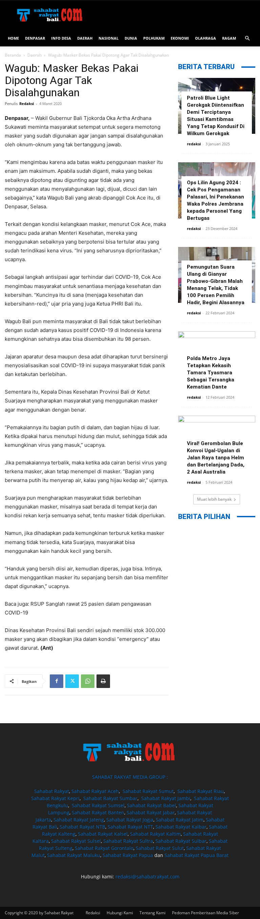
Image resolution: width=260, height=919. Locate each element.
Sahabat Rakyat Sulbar (181, 841)
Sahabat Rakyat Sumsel (98, 805)
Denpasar (35, 38)
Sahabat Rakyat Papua (128, 855)
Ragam (229, 38)
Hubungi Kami (120, 913)
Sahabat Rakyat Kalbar (181, 826)
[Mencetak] (103, 681)
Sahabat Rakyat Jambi (165, 798)
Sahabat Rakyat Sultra (128, 841)
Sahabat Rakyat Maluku (73, 855)
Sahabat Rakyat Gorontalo (104, 848)
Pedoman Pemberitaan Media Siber (205, 913)
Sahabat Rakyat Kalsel (103, 834)
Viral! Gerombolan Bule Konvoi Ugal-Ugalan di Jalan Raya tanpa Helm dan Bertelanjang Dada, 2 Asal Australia (215, 457)
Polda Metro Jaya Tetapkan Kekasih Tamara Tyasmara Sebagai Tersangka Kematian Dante (210, 372)
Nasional (108, 38)
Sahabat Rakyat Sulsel (76, 841)
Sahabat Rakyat (51, 791)
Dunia (131, 38)
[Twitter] (72, 681)
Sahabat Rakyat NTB (82, 826)
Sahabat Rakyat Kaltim (155, 834)
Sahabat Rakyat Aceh (95, 791)
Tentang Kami (152, 913)
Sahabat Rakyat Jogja (129, 819)
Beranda (13, 55)
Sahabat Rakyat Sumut (148, 791)
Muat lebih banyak (214, 499)
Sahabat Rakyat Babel (151, 805)
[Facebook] (56, 681)
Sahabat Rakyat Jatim (179, 819)
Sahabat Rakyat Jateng (78, 819)
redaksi (194, 143)
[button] (247, 38)
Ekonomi (180, 38)
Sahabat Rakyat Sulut (160, 848)
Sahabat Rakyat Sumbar (110, 798)
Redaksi (26, 103)
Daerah (84, 38)
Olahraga (205, 38)
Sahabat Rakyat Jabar (151, 812)
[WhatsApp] (87, 681)
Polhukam (154, 38)
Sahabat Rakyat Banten (98, 812)
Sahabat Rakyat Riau (200, 791)
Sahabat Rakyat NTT (130, 826)
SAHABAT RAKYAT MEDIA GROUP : (130, 777)
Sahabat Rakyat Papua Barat (197, 855)
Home (13, 38)
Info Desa (61, 38)
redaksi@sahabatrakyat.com (147, 876)
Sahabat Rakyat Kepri (55, 798)
